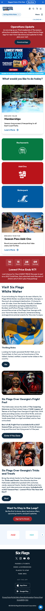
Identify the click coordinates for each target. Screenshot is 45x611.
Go (5, 364)
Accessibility (20, 600)
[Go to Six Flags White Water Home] (8, 8)
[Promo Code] (30, 8)
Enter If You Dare (12, 435)
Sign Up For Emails (22, 519)
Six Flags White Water (10, 14)
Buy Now (31, 2)
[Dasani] (32, 535)
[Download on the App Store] (22, 585)
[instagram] (20, 558)
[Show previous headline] (2, 2)
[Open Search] (33, 9)
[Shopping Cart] (37, 9)
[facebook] (28, 558)
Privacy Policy (6, 597)
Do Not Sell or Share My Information (22, 597)
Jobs (26, 600)
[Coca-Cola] (13, 535)
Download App (22, 42)
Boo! (6, 498)
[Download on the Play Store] (22, 591)
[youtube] (24, 558)
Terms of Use (38, 597)
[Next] (42, 535)
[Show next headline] (43, 2)
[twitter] (16, 558)
